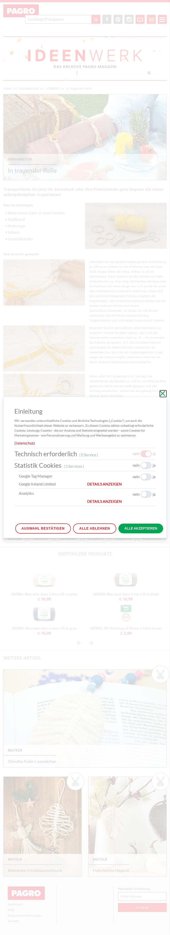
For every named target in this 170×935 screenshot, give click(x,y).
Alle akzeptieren (140, 528)
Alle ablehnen (94, 528)
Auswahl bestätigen (43, 528)
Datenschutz (24, 443)
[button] (121, 484)
